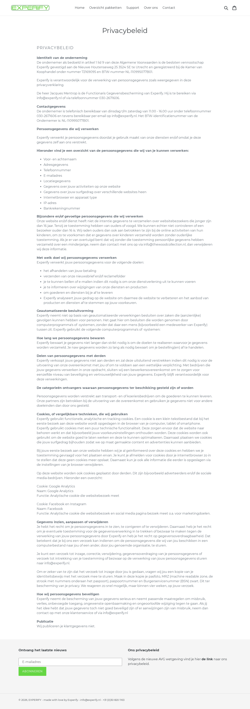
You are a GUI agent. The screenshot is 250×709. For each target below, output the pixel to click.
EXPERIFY (35, 699)
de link (207, 659)
